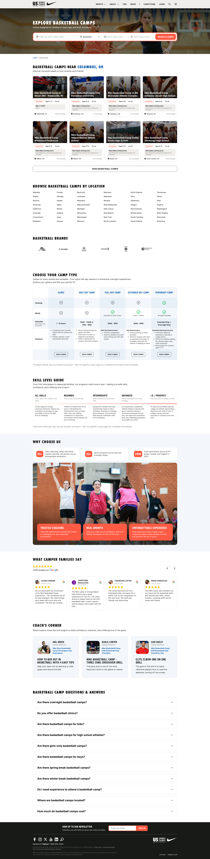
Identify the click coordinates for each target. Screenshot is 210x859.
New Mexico (109, 213)
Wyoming (161, 221)
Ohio (133, 196)
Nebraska (108, 196)
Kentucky (81, 192)
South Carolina (137, 217)
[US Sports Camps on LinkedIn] (56, 839)
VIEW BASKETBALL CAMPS (105, 169)
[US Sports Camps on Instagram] (40, 839)
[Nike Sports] (42, 249)
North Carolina (110, 221)
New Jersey (108, 209)
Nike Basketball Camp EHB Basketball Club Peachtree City (160, 651)
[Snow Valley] (84, 249)
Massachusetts (83, 205)
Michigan (81, 209)
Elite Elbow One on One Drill (151, 661)
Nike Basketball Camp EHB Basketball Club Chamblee (111, 651)
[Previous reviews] (167, 568)
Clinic (61, 292)
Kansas (60, 221)
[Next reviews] (174, 568)
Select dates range (115, 37)
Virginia (160, 205)
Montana (107, 192)
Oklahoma (135, 200)
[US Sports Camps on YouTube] (51, 839)
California (37, 209)
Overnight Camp (164, 292)
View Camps (61, 354)
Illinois (59, 209)
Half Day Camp (87, 292)
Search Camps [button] (166, 37)
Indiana (60, 213)
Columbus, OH (90, 67)
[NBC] (63, 249)
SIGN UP (141, 828)
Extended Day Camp (138, 292)
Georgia (60, 196)
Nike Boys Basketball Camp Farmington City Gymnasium (62, 651)
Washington (162, 209)
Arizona (36, 200)
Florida (60, 192)
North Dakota (136, 192)
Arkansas (37, 205)
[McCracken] (146, 249)
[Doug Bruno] (105, 249)
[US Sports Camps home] (45, 4)
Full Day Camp (113, 292)
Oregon (134, 205)
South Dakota (136, 221)
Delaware (37, 221)
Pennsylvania (136, 209)
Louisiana (81, 196)
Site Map (162, 854)
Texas (159, 196)
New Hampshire (110, 205)
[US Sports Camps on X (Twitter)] (45, 839)
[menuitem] (101, 4)
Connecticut (38, 217)
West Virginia (162, 213)
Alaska (35, 196)
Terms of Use (172, 854)
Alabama (36, 192)
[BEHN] (126, 249)
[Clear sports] (99, 37)
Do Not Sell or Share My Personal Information (49, 849)
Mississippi (82, 217)
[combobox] (57, 37)
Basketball (87, 37)
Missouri (80, 221)
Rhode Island (136, 213)
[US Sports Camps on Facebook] (34, 839)
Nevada (107, 200)
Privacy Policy (98, 847)
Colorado (37, 213)
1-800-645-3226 (56, 844)
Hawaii (59, 200)
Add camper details (142, 37)
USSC (35, 58)
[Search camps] (62, 839)
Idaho (59, 205)
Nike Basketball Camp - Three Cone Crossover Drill (105, 661)
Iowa (59, 217)
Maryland (81, 200)
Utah (159, 200)
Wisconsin (161, 217)
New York (108, 217)
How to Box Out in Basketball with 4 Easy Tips (55, 661)
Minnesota (81, 213)
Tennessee (161, 192)
